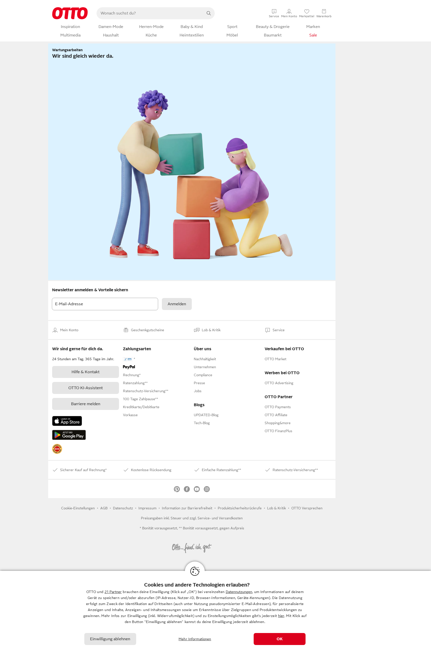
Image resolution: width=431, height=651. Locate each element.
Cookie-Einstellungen (78, 508)
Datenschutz (123, 508)
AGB (104, 508)
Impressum (147, 508)
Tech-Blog (202, 423)
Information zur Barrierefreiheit (187, 508)
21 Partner (113, 592)
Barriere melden (85, 404)
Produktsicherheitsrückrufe (240, 508)
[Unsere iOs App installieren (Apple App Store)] (67, 421)
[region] (215, 611)
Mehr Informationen (195, 639)
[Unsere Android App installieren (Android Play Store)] (69, 435)
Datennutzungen (239, 592)
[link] (57, 449)
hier (281, 616)
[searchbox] (150, 13)
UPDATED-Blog (206, 415)
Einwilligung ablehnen (110, 639)
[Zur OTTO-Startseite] (70, 13)
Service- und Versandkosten (220, 518)
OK (280, 639)
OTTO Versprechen (307, 508)
